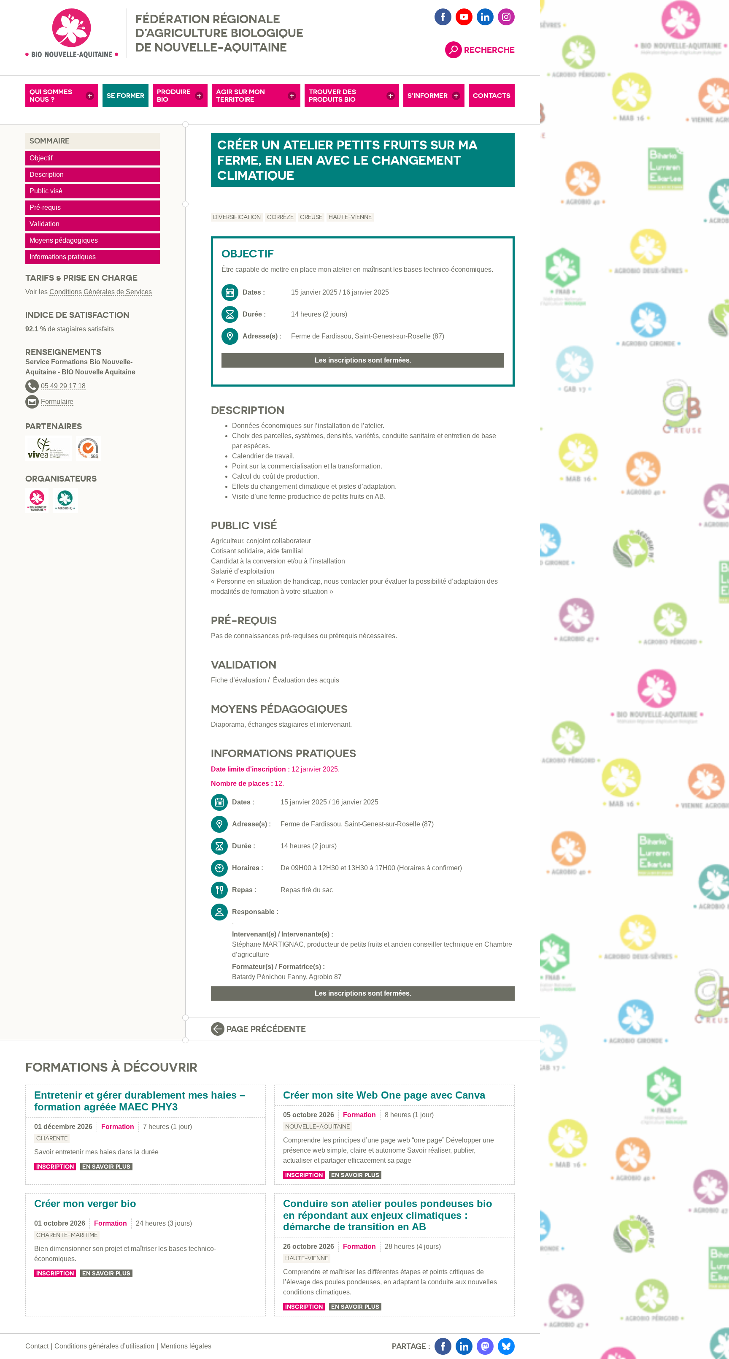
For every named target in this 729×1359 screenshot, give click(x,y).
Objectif (41, 158)
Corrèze (280, 217)
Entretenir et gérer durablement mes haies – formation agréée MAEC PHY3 (139, 1101)
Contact (37, 1346)
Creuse (311, 217)
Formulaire (57, 401)
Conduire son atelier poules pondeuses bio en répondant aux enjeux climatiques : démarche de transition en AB (387, 1215)
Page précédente (266, 1029)
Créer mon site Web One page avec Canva (384, 1095)
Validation (44, 223)
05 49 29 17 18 (63, 386)
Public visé (46, 191)
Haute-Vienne (350, 217)
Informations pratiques (63, 256)
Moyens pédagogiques (64, 240)
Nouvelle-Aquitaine (317, 1126)
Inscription (55, 1166)
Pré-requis (45, 207)
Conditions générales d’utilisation (104, 1346)
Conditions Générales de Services (100, 291)
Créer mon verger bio (85, 1203)
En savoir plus (106, 1166)
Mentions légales (185, 1346)
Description (47, 174)
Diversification (237, 217)
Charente (52, 1138)
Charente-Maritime (66, 1235)
